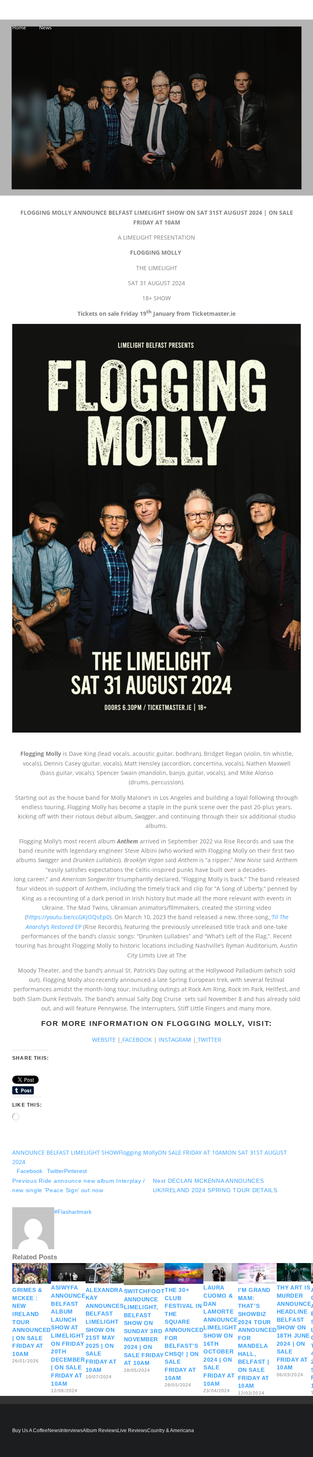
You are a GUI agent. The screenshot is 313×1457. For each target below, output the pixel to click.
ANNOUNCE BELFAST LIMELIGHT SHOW (65, 1152)
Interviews (71, 1430)
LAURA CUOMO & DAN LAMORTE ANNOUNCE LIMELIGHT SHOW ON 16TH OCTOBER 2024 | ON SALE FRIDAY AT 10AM (220, 1335)
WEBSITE (104, 1039)
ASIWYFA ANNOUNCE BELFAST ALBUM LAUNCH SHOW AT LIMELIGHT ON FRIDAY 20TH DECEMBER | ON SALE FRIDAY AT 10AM (68, 1335)
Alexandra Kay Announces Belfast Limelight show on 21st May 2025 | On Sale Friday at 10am (105, 1330)
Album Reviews (100, 1430)
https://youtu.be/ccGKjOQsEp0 (68, 917)
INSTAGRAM (176, 1039)
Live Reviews (132, 1430)
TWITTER (209, 1039)
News (54, 1430)
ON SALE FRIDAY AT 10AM (192, 1152)
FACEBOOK (138, 1039)
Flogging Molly (138, 1152)
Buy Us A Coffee (30, 1430)
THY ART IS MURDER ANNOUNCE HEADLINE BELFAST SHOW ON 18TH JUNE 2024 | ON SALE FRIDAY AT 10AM (294, 1327)
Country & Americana (170, 1430)
